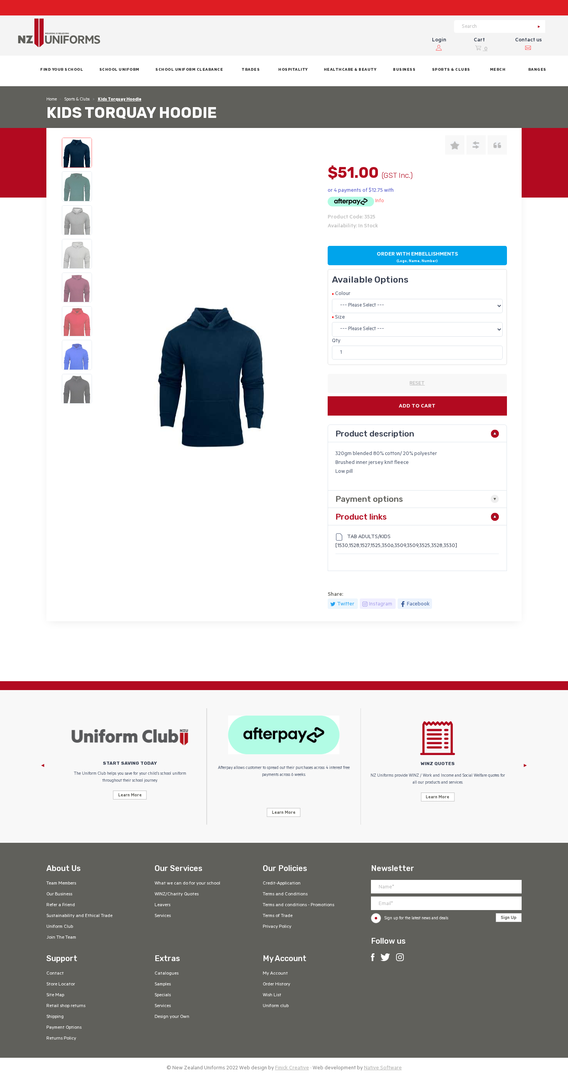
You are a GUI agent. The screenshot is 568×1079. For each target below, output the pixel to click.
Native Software (383, 1068)
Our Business (59, 894)
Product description (374, 433)
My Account (275, 974)
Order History (276, 984)
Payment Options (64, 1028)
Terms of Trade (278, 916)
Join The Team (61, 938)
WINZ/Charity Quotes (177, 894)
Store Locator (60, 984)
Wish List (272, 995)
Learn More (130, 795)
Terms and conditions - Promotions (298, 905)
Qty (336, 341)
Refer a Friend (60, 905)
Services (163, 916)
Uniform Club (59, 927)
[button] (119, 71)
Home (51, 99)
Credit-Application (282, 883)
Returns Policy (61, 1038)
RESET (417, 384)
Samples (163, 984)
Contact (55, 974)
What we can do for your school (187, 883)
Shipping (55, 1017)
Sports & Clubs (77, 99)
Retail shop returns (65, 1006)
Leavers (162, 905)
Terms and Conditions (285, 894)
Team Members (61, 883)
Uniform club (276, 1006)
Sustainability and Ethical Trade (79, 916)
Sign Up (509, 918)
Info (379, 201)
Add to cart (417, 406)
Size (340, 317)
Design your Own (172, 1017)
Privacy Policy (277, 927)
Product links (361, 517)
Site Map (55, 995)
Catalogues (167, 974)
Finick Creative (292, 1068)
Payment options (369, 499)
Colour (342, 294)
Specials (163, 995)
